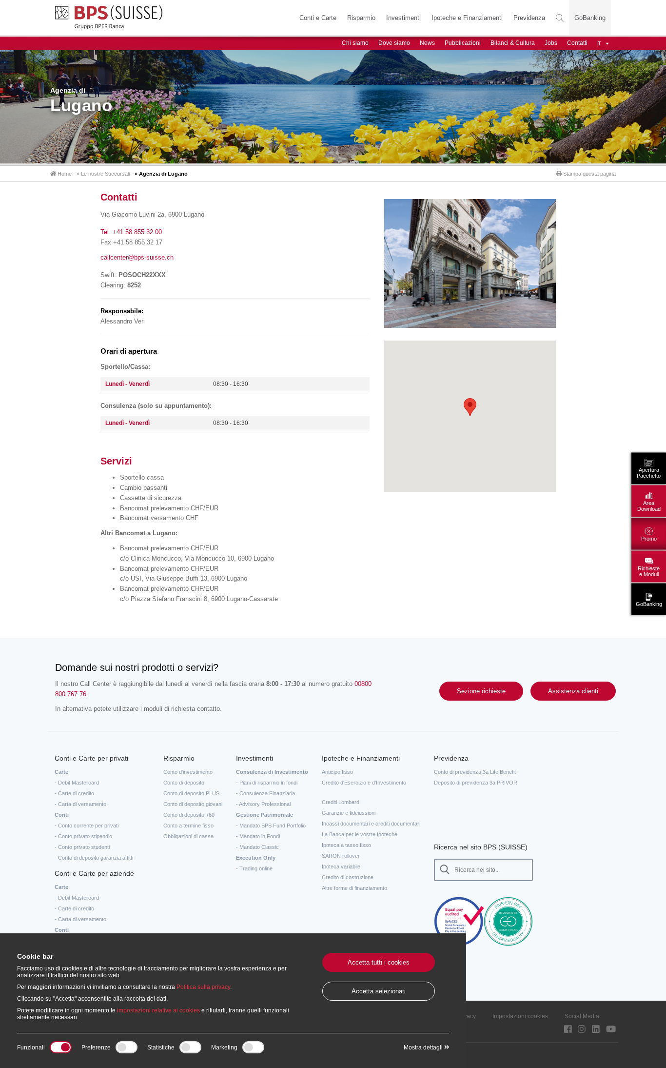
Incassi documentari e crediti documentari (371, 823)
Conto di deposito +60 (189, 815)
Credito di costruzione (347, 877)
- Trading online (254, 868)
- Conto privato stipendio (83, 836)
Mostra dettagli (424, 1047)
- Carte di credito (74, 793)
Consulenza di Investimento (272, 772)
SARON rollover (341, 856)
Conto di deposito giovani (192, 804)
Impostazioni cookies (520, 1016)
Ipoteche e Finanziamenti (467, 17)
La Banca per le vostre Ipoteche (359, 834)
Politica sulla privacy (203, 987)
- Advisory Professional (263, 804)
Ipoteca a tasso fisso (346, 845)
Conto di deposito (183, 783)
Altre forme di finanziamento (354, 888)
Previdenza (529, 17)
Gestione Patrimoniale (264, 815)
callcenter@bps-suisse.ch (137, 257)
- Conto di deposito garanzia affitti (94, 858)
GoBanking (590, 17)
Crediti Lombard (340, 802)
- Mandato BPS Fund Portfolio (271, 825)
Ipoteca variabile (341, 866)
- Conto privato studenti (82, 847)
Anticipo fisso (337, 772)
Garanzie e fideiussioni (348, 813)
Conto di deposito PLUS (191, 793)
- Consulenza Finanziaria (265, 793)
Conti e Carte (317, 17)
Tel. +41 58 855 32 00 (131, 232)
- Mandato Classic (257, 847)
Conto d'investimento (188, 772)
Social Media (582, 1016)
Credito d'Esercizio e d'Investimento (364, 783)
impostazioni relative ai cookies (158, 1010)
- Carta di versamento (80, 804)
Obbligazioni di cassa (188, 836)
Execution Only (255, 858)
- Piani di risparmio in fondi (266, 783)
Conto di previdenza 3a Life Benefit (475, 772)
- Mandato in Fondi (258, 836)
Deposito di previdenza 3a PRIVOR (475, 783)
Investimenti (403, 17)
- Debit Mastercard (77, 783)
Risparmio (361, 17)
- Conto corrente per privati (86, 825)
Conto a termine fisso (188, 825)
